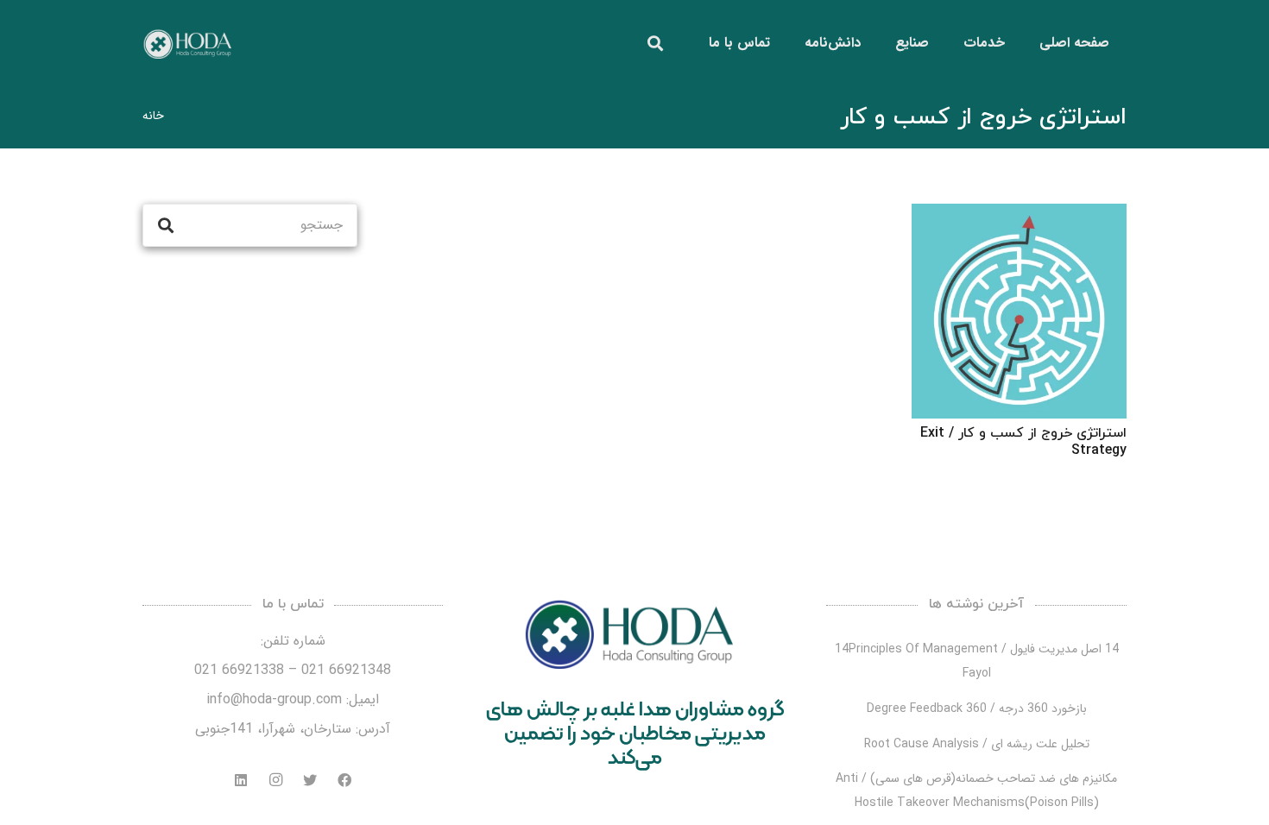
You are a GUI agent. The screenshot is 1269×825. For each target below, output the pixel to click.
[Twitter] (310, 780)
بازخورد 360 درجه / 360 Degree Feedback (977, 708)
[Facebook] (344, 780)
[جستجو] (655, 43)
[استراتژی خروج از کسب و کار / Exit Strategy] (1019, 311)
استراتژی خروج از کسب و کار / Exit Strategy (1023, 441)
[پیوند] (186, 43)
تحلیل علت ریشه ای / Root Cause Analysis (976, 743)
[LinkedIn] (241, 780)
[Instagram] (275, 780)
